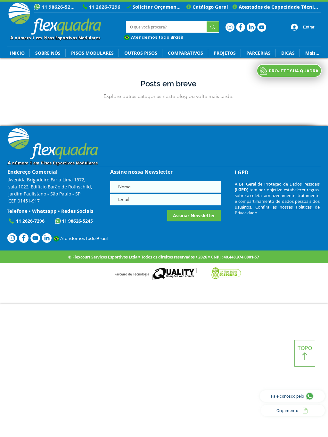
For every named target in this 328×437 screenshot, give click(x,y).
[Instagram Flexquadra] (230, 27)
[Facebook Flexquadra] (240, 27)
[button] (287, 53)
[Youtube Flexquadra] (261, 27)
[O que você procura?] (212, 26)
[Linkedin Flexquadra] (251, 27)
